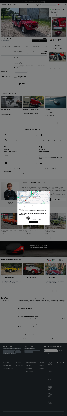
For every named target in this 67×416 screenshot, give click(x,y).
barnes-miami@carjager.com (36, 219)
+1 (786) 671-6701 (35, 218)
